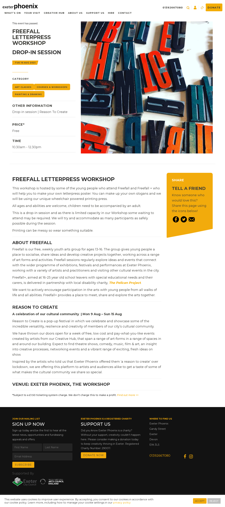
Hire (111, 12)
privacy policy (122, 502)
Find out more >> (128, 395)
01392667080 (173, 7)
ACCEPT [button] (199, 500)
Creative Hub (54, 12)
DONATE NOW (93, 455)
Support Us (95, 12)
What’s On (12, 12)
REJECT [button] (214, 501)
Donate (214, 7)
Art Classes (23, 87)
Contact (125, 12)
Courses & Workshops (52, 87)
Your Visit (32, 12)
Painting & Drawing (28, 94)
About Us (75, 12)
